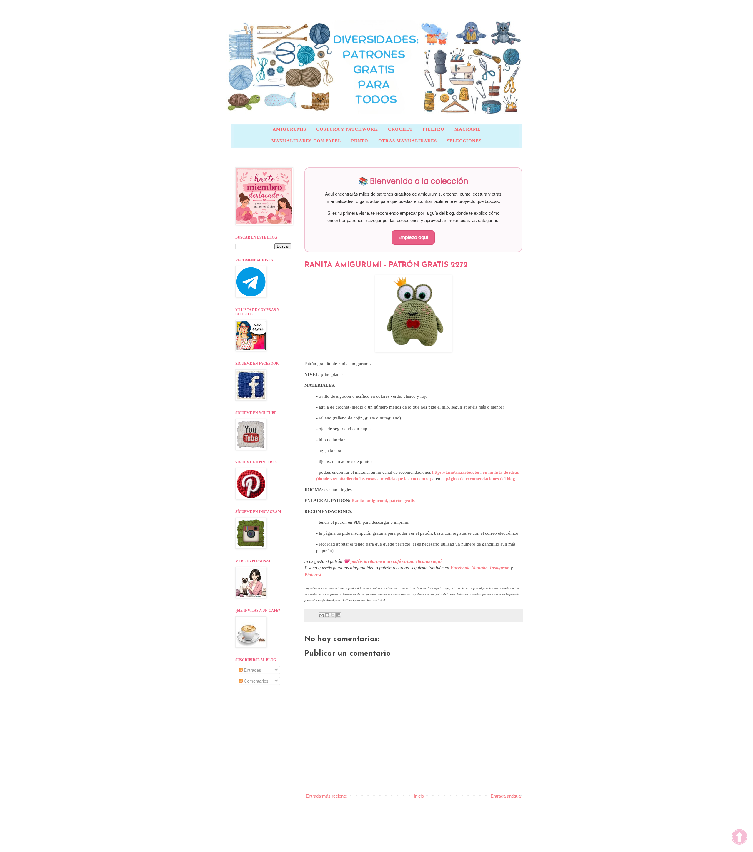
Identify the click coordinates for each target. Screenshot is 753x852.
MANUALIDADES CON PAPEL (306, 141)
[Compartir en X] (333, 615)
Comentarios (256, 680)
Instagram (499, 567)
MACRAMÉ (467, 129)
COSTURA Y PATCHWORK (347, 129)
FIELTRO (433, 129)
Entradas (252, 670)
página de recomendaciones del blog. (481, 478)
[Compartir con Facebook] (338, 615)
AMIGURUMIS (289, 129)
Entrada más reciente (326, 795)
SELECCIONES (464, 141)
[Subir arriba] (739, 837)
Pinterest (312, 574)
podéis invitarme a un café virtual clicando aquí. (397, 561)
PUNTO (359, 141)
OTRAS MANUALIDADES (407, 141)
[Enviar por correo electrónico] (321, 615)
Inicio (419, 795)
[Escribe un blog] (327, 615)
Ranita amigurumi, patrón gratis (383, 500)
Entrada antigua (506, 795)
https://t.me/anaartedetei (455, 472)
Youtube (479, 567)
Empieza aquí (413, 237)
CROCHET (400, 129)
